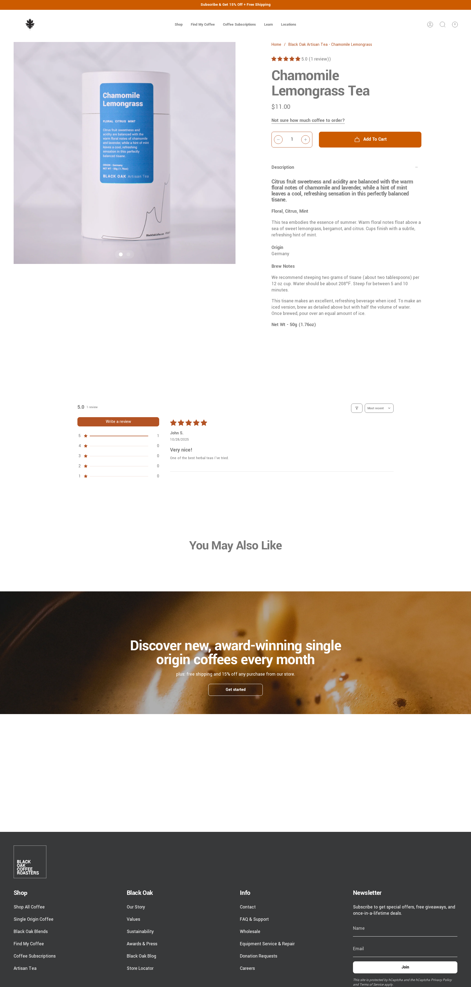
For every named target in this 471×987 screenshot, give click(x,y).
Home (276, 44)
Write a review (118, 422)
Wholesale (250, 931)
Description (282, 167)
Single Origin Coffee (33, 919)
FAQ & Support (254, 919)
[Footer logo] (30, 861)
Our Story (136, 907)
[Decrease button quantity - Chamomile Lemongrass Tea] (278, 139)
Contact (248, 907)
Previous (13, 153)
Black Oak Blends (31, 931)
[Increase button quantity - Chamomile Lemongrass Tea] (305, 139)
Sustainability (140, 931)
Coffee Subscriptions (35, 956)
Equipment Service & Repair (267, 944)
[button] (179, 24)
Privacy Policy (441, 980)
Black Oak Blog (141, 956)
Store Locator (140, 968)
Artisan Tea (25, 968)
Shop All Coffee (29, 907)
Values (133, 919)
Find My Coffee (29, 944)
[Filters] (357, 408)
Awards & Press (142, 944)
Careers (247, 968)
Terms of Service (372, 984)
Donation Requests (258, 956)
